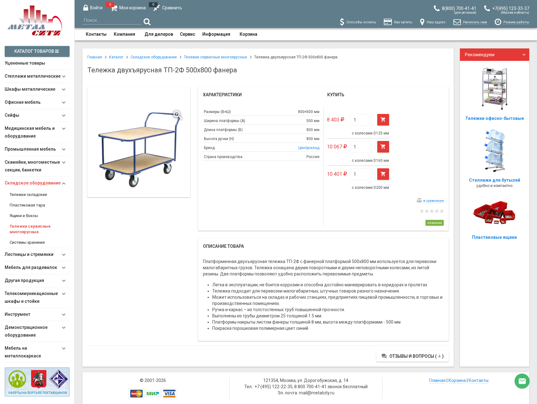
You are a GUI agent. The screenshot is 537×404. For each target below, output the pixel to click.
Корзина (248, 34)
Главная (437, 380)
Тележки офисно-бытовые (494, 118)
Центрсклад (308, 148)
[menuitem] (96, 34)
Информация (216, 34)
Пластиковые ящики (494, 237)
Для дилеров (159, 34)
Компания (124, 34)
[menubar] (305, 34)
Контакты (96, 34)
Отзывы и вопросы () (412, 356)
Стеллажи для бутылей (494, 180)
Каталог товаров (34, 51)
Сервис (187, 34)
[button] (178, 113)
